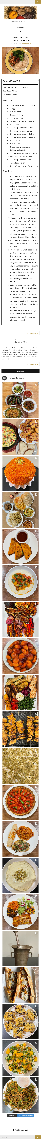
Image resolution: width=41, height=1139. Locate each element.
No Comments (25, 345)
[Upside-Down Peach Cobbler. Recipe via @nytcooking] (20, 656)
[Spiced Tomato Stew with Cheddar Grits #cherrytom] (20, 583)
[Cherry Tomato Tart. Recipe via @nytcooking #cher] (20, 802)
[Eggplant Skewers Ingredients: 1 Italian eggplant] (20, 729)
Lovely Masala (20, 1130)
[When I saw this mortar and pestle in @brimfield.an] (20, 948)
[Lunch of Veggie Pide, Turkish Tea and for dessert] (20, 985)
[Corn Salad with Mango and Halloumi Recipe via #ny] (20, 1058)
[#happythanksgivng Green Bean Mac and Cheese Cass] (20, 400)
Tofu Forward (24, 339)
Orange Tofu (20, 342)
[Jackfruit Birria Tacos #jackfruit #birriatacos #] (20, 546)
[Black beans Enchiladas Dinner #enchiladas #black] (20, 912)
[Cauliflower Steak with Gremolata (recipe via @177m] (20, 839)
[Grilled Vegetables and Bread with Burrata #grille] (20, 692)
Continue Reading (32, 333)
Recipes (15, 339)
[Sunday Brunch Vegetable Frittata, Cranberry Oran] (20, 437)
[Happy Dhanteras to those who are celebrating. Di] (20, 510)
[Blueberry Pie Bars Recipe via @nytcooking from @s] (20, 1021)
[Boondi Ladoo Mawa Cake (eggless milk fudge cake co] (20, 473)
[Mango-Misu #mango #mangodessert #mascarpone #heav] (20, 766)
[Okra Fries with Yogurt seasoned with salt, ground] (20, 1095)
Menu (21, 27)
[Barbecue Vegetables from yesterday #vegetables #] (20, 619)
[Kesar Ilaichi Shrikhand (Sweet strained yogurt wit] (20, 875)
